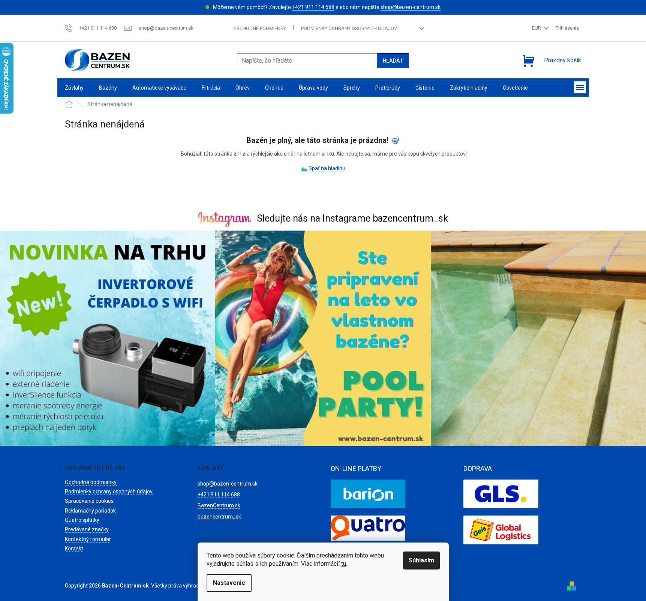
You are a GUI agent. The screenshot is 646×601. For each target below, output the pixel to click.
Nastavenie (229, 582)
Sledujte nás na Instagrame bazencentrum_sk (352, 218)
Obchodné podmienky (259, 28)
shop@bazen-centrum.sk (411, 7)
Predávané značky (87, 529)
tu (343, 563)
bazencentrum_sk (219, 517)
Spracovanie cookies (89, 501)
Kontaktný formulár (88, 539)
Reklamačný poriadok (90, 511)
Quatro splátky (82, 520)
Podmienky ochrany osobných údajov (349, 28)
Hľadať (393, 61)
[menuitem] (74, 87)
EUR (537, 28)
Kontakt (74, 549)
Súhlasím (421, 560)
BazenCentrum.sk (219, 505)
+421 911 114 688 (313, 7)
